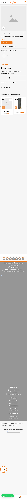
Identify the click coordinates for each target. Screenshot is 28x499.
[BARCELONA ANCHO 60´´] (7, 103)
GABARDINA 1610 (20, 110)
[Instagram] (10, 258)
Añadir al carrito (7, 43)
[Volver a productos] (23, 33)
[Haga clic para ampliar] (3, 28)
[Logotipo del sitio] (13, 2)
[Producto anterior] (21, 33)
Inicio (2, 33)
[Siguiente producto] (25, 33)
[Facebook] (7, 258)
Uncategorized (9, 33)
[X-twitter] (19, 258)
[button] (3, 107)
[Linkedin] (16, 258)
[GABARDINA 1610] (20, 103)
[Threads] (13, 258)
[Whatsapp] (4, 258)
